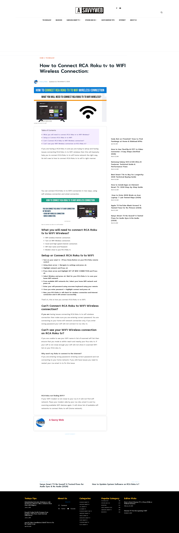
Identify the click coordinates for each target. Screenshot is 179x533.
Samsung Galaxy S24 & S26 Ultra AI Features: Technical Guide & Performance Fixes (126, 164)
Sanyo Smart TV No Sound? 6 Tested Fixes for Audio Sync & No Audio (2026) (127, 218)
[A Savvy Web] (89, 10)
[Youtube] (120, 8)
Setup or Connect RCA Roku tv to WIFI (57, 138)
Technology (50, 58)
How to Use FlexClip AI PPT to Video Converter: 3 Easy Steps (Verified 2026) (127, 151)
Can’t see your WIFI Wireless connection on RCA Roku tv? (64, 144)
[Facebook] (117, 8)
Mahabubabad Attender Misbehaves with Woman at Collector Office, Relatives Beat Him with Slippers (38, 503)
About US (67, 502)
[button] (161, 12)
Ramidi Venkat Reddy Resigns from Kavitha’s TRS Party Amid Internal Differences (36, 513)
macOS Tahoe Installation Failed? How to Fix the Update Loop (39, 523)
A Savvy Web (43, 82)
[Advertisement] (89, 38)
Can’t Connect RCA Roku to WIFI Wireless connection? (63, 141)
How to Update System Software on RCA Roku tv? (115, 484)
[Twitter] (59, 509)
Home (42, 58)
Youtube (72, 508)
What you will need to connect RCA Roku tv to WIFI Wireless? (66, 135)
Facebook (64, 505)
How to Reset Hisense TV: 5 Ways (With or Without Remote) (138, 503)
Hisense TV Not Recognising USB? (135, 511)
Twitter (63, 508)
